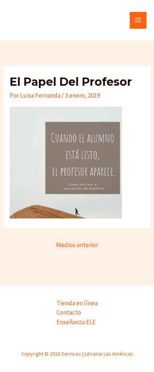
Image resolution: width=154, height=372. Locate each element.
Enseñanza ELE (76, 322)
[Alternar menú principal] (138, 20)
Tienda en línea (77, 303)
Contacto (68, 312)
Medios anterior (77, 245)
